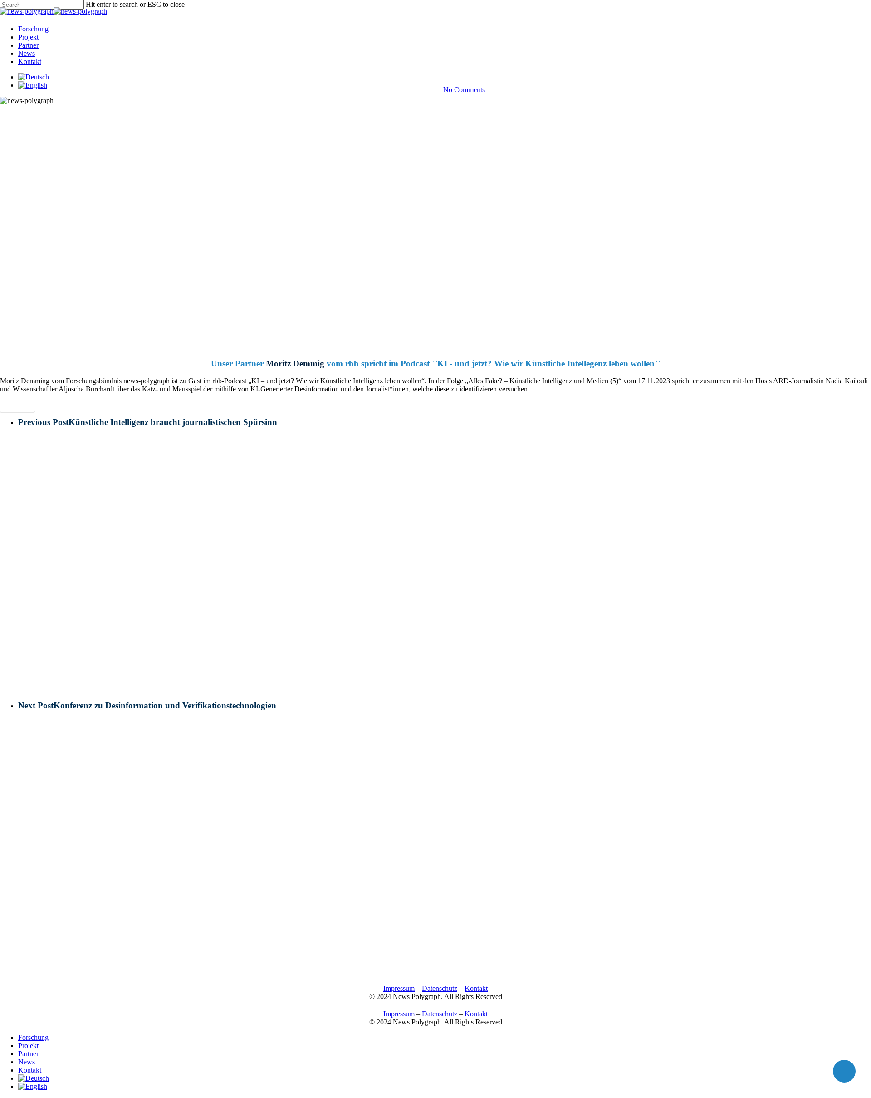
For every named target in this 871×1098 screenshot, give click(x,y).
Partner (28, 1054)
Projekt (28, 1045)
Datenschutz (439, 988)
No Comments (464, 90)
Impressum (399, 988)
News (435, 62)
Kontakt (476, 988)
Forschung (33, 1037)
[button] (17, 405)
